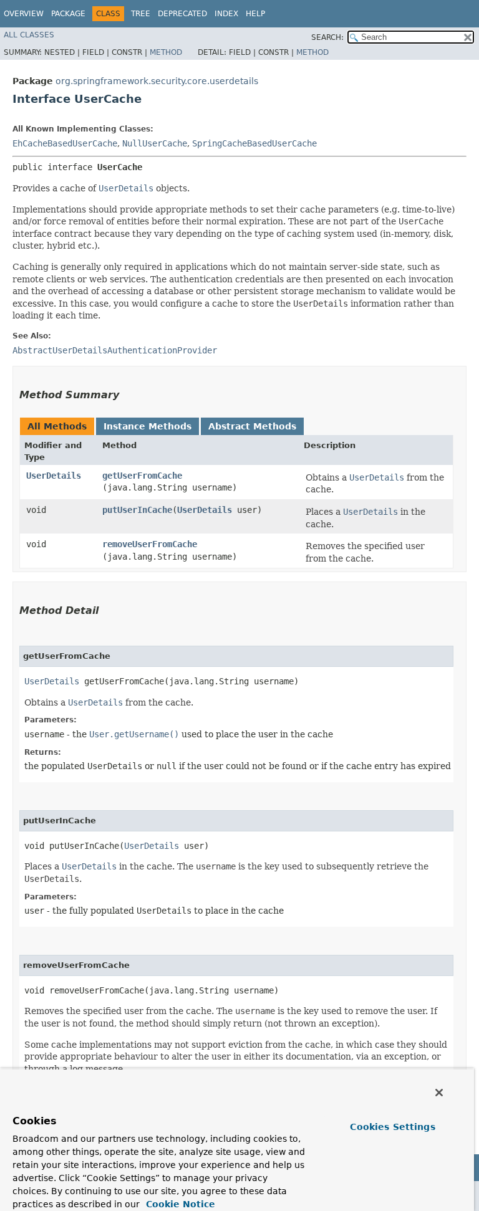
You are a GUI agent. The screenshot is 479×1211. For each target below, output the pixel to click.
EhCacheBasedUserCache (64, 143)
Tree (140, 13)
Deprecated (182, 13)
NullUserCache (154, 143)
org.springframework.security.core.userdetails (157, 81)
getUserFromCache (142, 476)
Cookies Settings (392, 1127)
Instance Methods (147, 426)
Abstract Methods (252, 426)
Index (226, 13)
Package (68, 13)
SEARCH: (327, 37)
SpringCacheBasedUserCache (254, 143)
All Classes (29, 35)
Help (255, 13)
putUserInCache (137, 510)
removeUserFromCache (149, 544)
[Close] (439, 1092)
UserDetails (53, 476)
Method (166, 52)
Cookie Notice (179, 1204)
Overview (24, 13)
